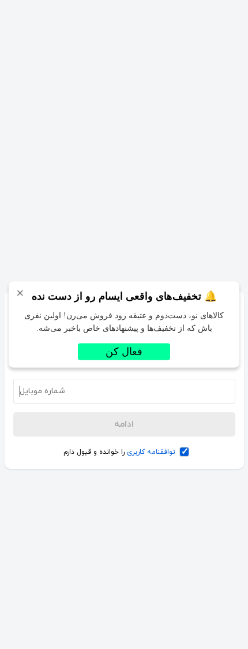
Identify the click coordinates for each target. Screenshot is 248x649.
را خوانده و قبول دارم (119, 452)
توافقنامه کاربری (151, 452)
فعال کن (124, 351)
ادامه (124, 424)
